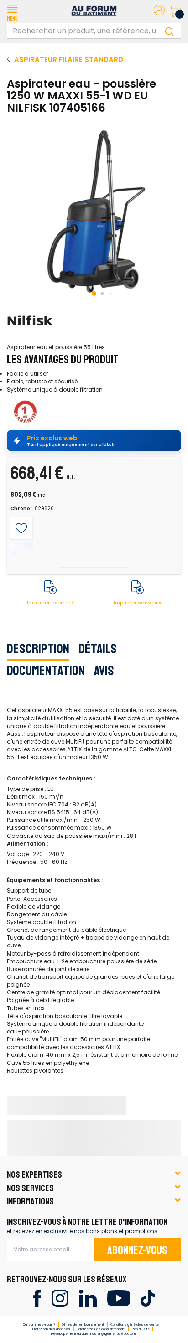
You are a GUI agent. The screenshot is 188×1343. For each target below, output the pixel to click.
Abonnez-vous (137, 1250)
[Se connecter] (159, 11)
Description (38, 648)
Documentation (46, 670)
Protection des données (51, 1329)
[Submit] (169, 31)
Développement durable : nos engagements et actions (94, 1334)
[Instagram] (60, 1297)
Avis (104, 670)
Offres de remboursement (83, 1324)
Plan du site (141, 1329)
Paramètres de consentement (101, 1329)
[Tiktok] (148, 1297)
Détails (97, 648)
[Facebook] (37, 1297)
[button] (12, 11)
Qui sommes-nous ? (39, 1324)
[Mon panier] (175, 11)
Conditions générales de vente (134, 1324)
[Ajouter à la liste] (21, 528)
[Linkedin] (88, 1297)
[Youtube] (118, 1297)
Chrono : (22, 509)
